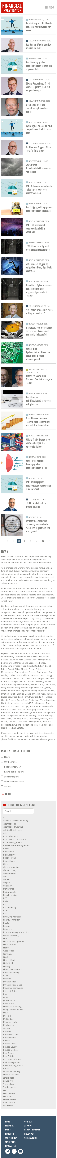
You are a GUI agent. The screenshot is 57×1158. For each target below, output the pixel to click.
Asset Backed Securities (14, 839)
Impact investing (11, 972)
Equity (6, 922)
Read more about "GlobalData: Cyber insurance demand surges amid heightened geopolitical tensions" (28, 289)
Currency (7, 885)
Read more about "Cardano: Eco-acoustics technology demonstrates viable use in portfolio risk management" (28, 525)
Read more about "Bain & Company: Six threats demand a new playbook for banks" (28, 26)
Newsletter (10, 1146)
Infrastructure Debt (12, 984)
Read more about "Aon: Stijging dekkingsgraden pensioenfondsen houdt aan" (28, 207)
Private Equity (10, 1046)
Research (9, 1134)
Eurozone (7, 929)
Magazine (9, 1125)
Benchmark (8, 851)
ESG (5, 904)
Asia (5, 833)
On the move (10, 761)
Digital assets (9, 891)
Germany (7, 953)
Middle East (8, 1018)
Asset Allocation (10, 836)
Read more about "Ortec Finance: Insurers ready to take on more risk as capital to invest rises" (28, 421)
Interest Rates (10, 991)
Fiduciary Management (14, 941)
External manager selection (16, 932)
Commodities (9, 873)
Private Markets (11, 1049)
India (5, 975)
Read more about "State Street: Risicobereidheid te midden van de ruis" (28, 167)
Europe (6, 926)
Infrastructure (9, 981)
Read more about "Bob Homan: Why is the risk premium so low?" (28, 45)
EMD (5, 901)
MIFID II (7, 1015)
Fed (5, 938)
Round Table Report (14, 771)
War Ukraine (9, 1102)
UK (4, 1090)
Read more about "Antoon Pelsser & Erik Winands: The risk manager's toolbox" (28, 377)
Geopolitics (8, 950)
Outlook (7, 1028)
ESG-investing (9, 907)
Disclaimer (29, 1134)
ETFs (5, 910)
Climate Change (10, 870)
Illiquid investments (12, 969)
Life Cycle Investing (12, 1006)
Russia (6, 1068)
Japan (5, 997)
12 (43, 540)
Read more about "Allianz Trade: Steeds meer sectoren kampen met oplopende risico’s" (28, 442)
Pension (7, 1031)
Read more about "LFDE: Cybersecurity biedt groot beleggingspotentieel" (28, 246)
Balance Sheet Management (16, 845)
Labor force (8, 1003)
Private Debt (9, 1043)
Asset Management (12, 842)
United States (9, 1099)
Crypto (6, 882)
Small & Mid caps (11, 1074)
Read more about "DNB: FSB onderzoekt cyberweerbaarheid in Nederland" (28, 227)
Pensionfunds (9, 1037)
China (5, 864)
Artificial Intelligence (12, 830)
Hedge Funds (9, 960)
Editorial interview (12, 766)
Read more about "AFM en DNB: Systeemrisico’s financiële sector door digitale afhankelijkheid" (28, 352)
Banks (6, 848)
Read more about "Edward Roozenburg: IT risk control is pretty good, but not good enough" (28, 86)
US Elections (9, 1093)
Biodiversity (9, 854)
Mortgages (8, 1025)
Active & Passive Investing (15, 820)
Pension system (11, 1034)
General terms (30, 1138)
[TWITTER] (7, 1151)
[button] (49, 8)
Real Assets (9, 1053)
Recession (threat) (12, 1059)
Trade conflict (9, 1087)
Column (7, 786)
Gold (5, 956)
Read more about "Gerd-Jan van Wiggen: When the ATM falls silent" (28, 147)
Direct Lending (10, 895)
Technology (8, 1084)
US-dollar (7, 1096)
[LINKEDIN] (14, 1151)
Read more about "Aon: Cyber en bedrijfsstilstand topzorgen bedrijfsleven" (28, 399)
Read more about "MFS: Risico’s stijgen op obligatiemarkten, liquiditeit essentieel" (28, 266)
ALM (5, 817)
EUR (5, 913)
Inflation (7, 978)
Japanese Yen (9, 1000)
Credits (6, 879)
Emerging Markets (12, 916)
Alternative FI (9, 823)
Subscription (11, 1138)
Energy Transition (11, 919)
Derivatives (8, 888)
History (6, 966)
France (6, 947)
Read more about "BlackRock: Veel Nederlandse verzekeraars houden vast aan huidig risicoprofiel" (28, 330)
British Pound (9, 857)
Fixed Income (9, 944)
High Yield (8, 963)
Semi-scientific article (14, 781)
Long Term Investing (13, 1009)
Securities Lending (11, 1071)
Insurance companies (13, 987)
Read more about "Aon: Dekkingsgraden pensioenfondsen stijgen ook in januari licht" (28, 64)
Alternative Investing (13, 826)
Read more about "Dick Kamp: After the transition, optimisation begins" (28, 107)
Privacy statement (32, 1129)
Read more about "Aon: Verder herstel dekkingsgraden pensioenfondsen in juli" (28, 463)
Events (8, 1129)
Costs (6, 876)
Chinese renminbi (11, 867)
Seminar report (11, 776)
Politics (6, 1040)
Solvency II (8, 1080)
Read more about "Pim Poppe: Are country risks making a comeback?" (28, 310)
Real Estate (8, 1056)
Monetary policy (10, 1022)
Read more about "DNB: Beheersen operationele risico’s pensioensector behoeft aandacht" (28, 188)
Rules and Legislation (13, 1065)
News (7, 756)
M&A (5, 1012)
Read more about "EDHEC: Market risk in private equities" (28, 503)
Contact (28, 1121)
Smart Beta (8, 1077)
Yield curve (8, 1105)
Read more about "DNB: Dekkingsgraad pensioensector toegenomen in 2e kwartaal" (28, 484)
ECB (5, 898)
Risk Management (11, 1062)
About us (28, 1125)
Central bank (9, 861)
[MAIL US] (20, 1151)
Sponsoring (10, 1142)
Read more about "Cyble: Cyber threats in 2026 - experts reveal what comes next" (28, 128)
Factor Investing (11, 935)
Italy (5, 994)
